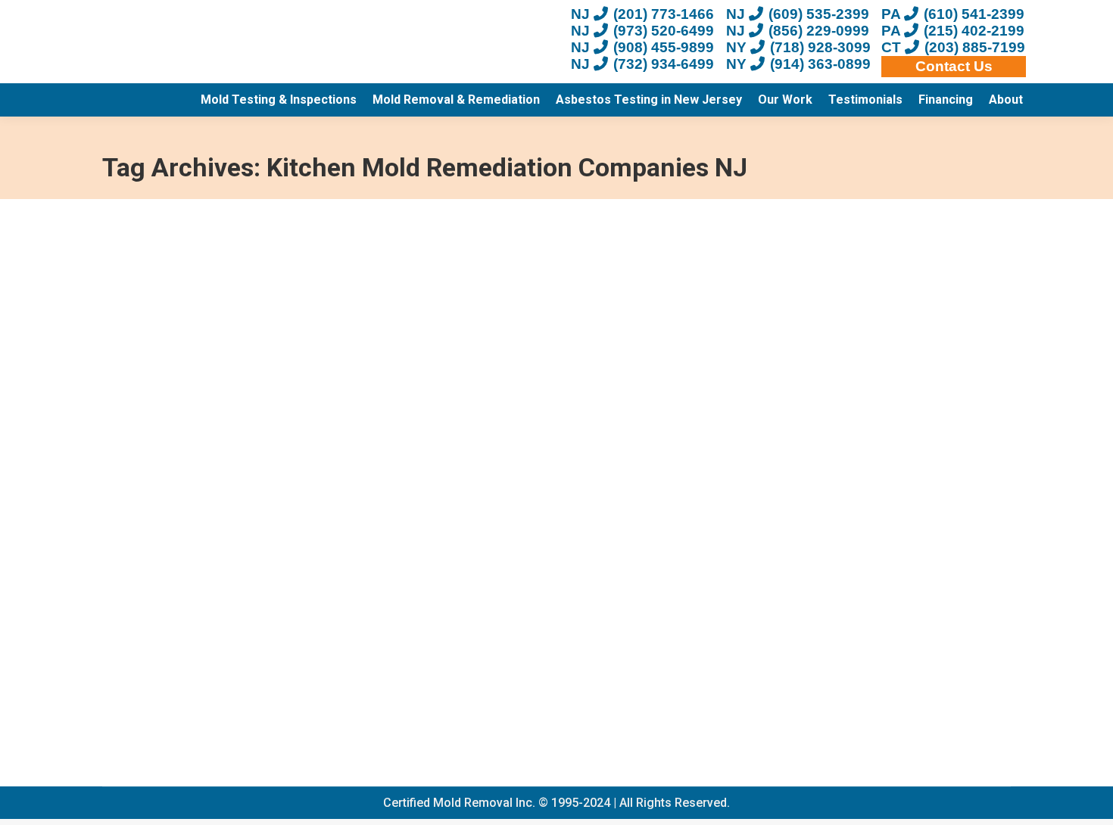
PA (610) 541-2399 (952, 14)
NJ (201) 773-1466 (642, 14)
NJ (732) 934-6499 (642, 64)
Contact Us (954, 66)
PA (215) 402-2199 (952, 31)
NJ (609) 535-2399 (797, 14)
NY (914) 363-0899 (798, 64)
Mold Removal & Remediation (203, 682)
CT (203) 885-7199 (953, 47)
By (381, 682)
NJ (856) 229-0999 (797, 31)
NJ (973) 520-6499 (642, 31)
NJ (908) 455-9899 (642, 47)
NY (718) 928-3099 (798, 47)
